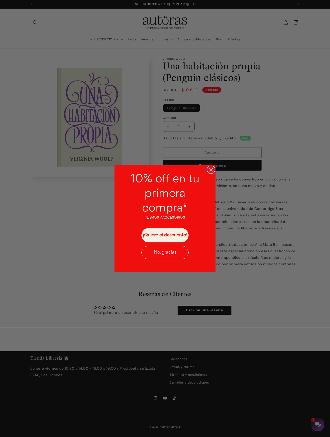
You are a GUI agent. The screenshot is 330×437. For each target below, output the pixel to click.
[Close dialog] (211, 169)
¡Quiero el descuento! (165, 235)
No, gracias (165, 252)
